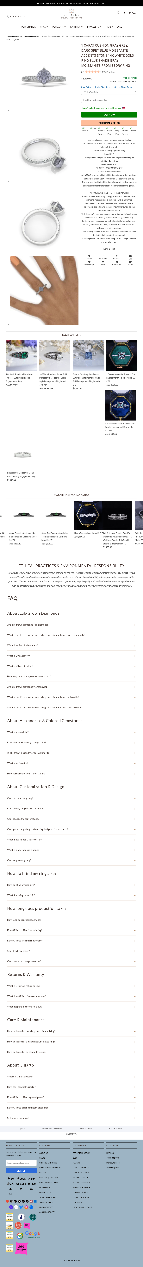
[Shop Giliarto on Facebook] (31, 1208)
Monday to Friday (113, 1163)
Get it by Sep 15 (130, 80)
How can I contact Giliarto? (71, 1087)
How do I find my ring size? (71, 885)
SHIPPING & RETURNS (48, 1163)
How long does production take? (71, 920)
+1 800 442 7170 (17, 16)
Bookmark (116, 264)
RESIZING (43, 1173)
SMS (103, 264)
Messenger (89, 264)
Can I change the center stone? (71, 819)
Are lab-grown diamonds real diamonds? (71, 625)
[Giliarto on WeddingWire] (11, 1202)
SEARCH (42, 1158)
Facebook (103, 258)
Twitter (89, 258)
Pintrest (116, 258)
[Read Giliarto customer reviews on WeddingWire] (33, 1220)
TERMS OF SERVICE (47, 1202)
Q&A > (22, 1129)
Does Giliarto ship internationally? (71, 941)
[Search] (118, 13)
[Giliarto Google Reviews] (19, 1202)
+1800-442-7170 (112, 1158)
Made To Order (115, 81)
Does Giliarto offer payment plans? (71, 1097)
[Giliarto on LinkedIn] (31, 1189)
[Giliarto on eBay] (23, 1202)
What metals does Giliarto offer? (71, 840)
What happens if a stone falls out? (71, 1007)
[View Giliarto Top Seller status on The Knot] (26, 1228)
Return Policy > (116, 1129)
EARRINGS (76, 26)
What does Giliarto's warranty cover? (71, 996)
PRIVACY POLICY (46, 1192)
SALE (119, 27)
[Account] (125, 13)
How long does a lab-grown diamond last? (71, 676)
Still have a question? (71, 1118)
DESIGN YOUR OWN (81, 1173)
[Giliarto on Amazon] (27, 1202)
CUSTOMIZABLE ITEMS (48, 1183)
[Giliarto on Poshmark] (31, 1202)
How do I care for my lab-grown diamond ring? (71, 1031)
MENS (109, 26)
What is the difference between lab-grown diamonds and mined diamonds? (71, 635)
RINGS (44, 26)
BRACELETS (94, 26)
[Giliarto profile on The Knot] (9, 1251)
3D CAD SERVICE (46, 1207)
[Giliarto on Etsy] (15, 1202)
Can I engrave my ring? (71, 860)
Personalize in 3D (109, 123)
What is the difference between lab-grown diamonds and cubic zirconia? (71, 707)
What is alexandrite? (71, 732)
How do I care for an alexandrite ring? (71, 1052)
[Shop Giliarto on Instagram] (26, 1208)
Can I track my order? (71, 951)
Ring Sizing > (86, 1129)
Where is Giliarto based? (71, 1077)
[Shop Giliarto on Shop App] (11, 1208)
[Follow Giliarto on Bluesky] (21, 1208)
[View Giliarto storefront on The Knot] (18, 1228)
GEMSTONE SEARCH (81, 1197)
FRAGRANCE (44, 1187)
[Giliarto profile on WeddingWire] (9, 1238)
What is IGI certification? (71, 666)
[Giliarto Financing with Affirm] (16, 1208)
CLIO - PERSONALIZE (81, 1168)
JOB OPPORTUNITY (46, 1212)
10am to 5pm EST (113, 1168)
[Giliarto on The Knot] (7, 1202)
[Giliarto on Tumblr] (21, 1189)
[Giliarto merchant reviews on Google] (29, 1239)
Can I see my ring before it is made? (71, 808)
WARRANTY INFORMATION (50, 1168)
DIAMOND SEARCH (80, 1192)
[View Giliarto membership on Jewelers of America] (21, 1220)
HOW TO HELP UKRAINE (82, 1207)
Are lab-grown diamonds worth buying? (71, 687)
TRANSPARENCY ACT (47, 1197)
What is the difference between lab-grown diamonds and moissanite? (71, 697)
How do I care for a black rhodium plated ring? (71, 1042)
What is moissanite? (71, 763)
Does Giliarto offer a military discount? (71, 1108)
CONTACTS (77, 1202)
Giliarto (66, 1261)
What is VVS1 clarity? (71, 656)
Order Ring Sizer (103, 87)
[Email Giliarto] (10, 1194)
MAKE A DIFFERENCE (81, 1183)
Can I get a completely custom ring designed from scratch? (71, 829)
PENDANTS (59, 26)
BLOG (75, 1158)
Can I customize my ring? (71, 798)
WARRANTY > (71, 1134)
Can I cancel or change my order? (71, 961)
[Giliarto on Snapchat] (10, 1189)
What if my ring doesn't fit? (71, 895)
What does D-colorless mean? (71, 645)
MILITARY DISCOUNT (81, 1178)
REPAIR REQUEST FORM (49, 1178)
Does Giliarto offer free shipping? (71, 930)
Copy (130, 264)
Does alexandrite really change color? (71, 742)
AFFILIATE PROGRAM (81, 1153)
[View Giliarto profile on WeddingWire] (9, 1220)
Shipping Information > (52, 1129)
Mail (130, 259)
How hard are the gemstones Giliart (71, 774)
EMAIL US (110, 1153)
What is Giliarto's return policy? (71, 986)
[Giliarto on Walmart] (35, 1202)
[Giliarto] (71, 12)
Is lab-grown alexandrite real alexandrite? (71, 753)
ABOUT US (43, 1153)
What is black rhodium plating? (71, 850)
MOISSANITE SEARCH (81, 1187)
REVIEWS (76, 1163)
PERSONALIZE (28, 27)
